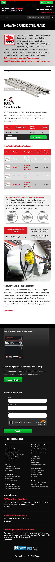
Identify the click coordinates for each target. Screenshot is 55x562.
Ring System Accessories (12, 488)
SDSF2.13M (16, 184)
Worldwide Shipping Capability (15, 237)
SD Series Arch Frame (37, 470)
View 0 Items (12, 2)
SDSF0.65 (16, 159)
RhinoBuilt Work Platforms (12, 468)
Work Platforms (35, 450)
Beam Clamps (35, 462)
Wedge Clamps (35, 458)
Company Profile (10, 447)
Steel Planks (35, 447)
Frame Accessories (36, 474)
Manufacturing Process (12, 449)
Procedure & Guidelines (12, 456)
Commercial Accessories (12, 480)
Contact (33, 480)
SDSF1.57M (16, 176)
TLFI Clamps (9, 470)
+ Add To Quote (36, 137)
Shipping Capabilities (11, 453)
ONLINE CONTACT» (47, 12)
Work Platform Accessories (39, 453)
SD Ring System (10, 466)
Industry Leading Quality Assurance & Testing (39, 230)
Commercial (9, 474)
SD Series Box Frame (37, 472)
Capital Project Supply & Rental (14, 454)
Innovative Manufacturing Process (15, 230)
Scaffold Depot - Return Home (12, 9)
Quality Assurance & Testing (13, 450)
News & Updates (10, 460)
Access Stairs (35, 476)
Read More (8, 507)
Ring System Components (12, 486)
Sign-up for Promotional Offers (40, 486)
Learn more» (9, 311)
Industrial (8, 464)
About (7, 445)
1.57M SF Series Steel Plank (27, 176)
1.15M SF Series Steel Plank (27, 167)
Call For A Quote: (48, 7)
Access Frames (9, 478)
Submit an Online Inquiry (38, 482)
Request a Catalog (12, 380)
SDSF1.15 (16, 167)
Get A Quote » (45, 2)
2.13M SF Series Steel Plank (27, 184)
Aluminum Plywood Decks (38, 449)
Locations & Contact (11, 458)
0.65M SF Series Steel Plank (27, 159)
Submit (17, 431)
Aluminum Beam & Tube (38, 464)
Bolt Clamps (34, 460)
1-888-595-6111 (45, 9)
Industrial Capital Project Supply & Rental (39, 237)
